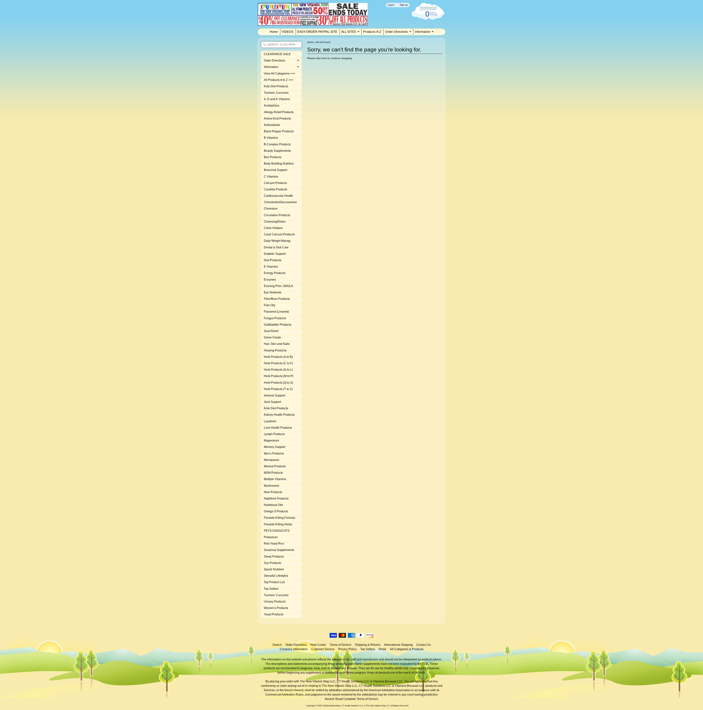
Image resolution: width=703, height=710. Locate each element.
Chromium (270, 208)
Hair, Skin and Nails (277, 343)
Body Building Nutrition (279, 163)
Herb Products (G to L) (278, 369)
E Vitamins (271, 266)
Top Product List (274, 582)
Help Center (318, 644)
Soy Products (272, 562)
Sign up (404, 5)
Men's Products (274, 453)
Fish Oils (269, 305)
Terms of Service (340, 644)
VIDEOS (287, 31)
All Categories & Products (406, 649)
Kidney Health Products (279, 414)
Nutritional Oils (273, 504)
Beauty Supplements (277, 150)
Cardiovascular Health (278, 195)
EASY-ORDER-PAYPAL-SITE (317, 31)
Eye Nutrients (272, 292)
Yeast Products (273, 614)
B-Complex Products (277, 144)
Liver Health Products (278, 427)
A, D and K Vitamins (277, 99)
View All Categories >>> (279, 73)
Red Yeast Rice (274, 543)
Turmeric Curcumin (276, 92)
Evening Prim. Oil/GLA (278, 286)
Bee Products (272, 157)
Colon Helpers (273, 228)
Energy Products (274, 273)
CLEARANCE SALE (277, 54)
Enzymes (270, 279)
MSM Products (273, 472)
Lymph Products (274, 434)
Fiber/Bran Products (277, 298)
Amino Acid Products (277, 118)
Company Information (294, 649)
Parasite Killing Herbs (278, 524)
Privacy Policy (347, 649)
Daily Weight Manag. (277, 240)
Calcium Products (275, 183)
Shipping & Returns (367, 644)
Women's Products (276, 608)
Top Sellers (271, 588)
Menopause (271, 459)
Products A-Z (372, 31)
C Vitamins (271, 176)
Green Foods (272, 337)
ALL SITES (348, 31)
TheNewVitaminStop (331, 706)
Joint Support (272, 401)
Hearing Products (275, 350)
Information (422, 31)
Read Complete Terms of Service (356, 698)
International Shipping (398, 644)
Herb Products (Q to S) (278, 382)
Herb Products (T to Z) (278, 389)
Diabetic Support (275, 253)
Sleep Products (274, 556)
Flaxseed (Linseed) (276, 311)
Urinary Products (275, 601)
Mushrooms (271, 485)
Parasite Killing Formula (279, 517)
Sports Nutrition (274, 569)
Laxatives (270, 421)
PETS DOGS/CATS (277, 530)
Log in (391, 5)
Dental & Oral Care (276, 247)
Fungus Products (275, 318)
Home (274, 31)
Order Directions (396, 31)
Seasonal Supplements (279, 549)
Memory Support (274, 446)
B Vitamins (271, 137)
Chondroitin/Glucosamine (280, 202)
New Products (273, 492)
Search (277, 644)
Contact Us (423, 644)
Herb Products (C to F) (278, 363)
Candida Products (275, 189)
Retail (382, 649)
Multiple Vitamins (275, 479)
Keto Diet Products (276, 86)
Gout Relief (271, 331)
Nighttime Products (276, 498)
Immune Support (274, 395)
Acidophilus (271, 105)
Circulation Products (277, 215)
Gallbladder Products (277, 324)
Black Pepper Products (279, 131)
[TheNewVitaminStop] (313, 23)
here (324, 58)
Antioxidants (272, 124)
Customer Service (322, 649)
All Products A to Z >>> (278, 79)
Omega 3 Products (276, 511)
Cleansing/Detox (275, 221)
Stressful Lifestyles (276, 575)
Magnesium (271, 440)
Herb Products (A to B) (278, 356)
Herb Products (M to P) (278, 376)
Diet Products (272, 260)
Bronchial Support (275, 170)
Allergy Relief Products (279, 112)
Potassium (271, 537)
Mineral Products (275, 466)
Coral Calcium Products (279, 234)
